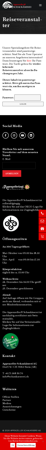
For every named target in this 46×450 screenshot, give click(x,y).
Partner (6, 400)
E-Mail (6, 159)
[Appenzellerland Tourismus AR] (16, 187)
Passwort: (8, 97)
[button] (40, 5)
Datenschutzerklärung (26, 445)
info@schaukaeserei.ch (15, 376)
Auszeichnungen (11, 406)
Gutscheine (9, 409)
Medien (6, 403)
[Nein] (43, 441)
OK (12, 445)
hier (29, 60)
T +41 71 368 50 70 (12, 373)
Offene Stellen (10, 397)
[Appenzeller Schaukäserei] (16, 5)
